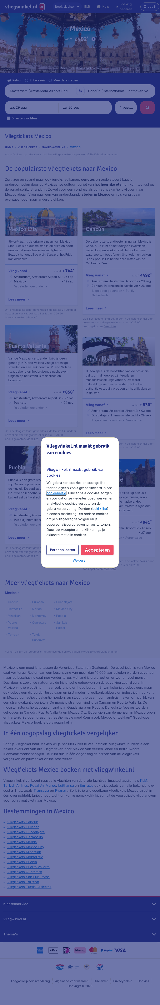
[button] (80, 560)
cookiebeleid (56, 493)
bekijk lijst (99, 509)
